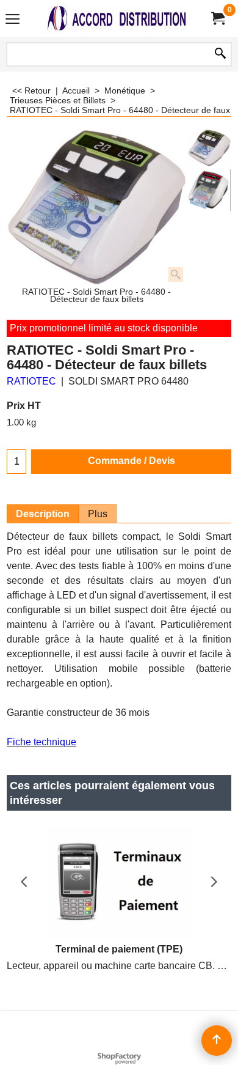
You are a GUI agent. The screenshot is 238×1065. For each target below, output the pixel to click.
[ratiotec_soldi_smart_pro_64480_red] (209, 189)
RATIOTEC (31, 381)
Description (43, 514)
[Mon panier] (217, 18)
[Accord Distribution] (116, 19)
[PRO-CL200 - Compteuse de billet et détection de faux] (96, 207)
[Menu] (12, 20)
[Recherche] (220, 54)
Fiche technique (41, 742)
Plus (97, 514)
